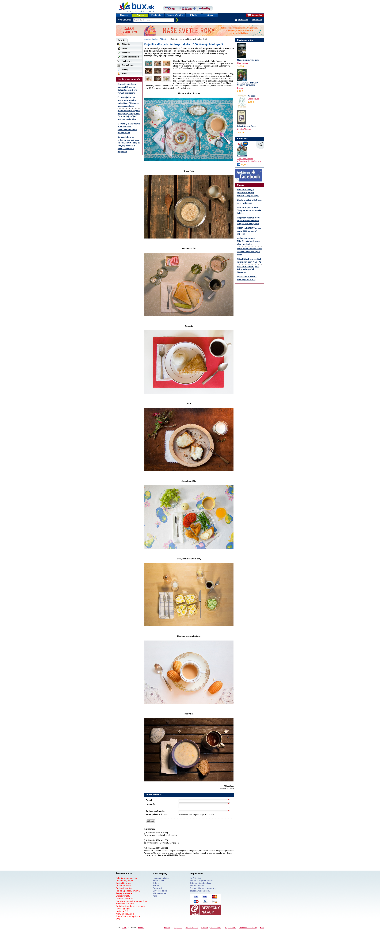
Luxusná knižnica (161, 878)
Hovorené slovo (123, 909)
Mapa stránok (230, 927)
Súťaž (124, 73)
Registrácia (257, 20)
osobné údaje (215, 927)
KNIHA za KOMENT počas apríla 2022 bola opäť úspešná (249, 231)
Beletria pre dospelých (126, 878)
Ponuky (140, 15)
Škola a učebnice (175, 15)
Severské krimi (160, 891)
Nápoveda (178, 927)
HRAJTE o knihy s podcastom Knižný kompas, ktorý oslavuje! (248, 193)
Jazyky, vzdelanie (124, 893)
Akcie (124, 48)
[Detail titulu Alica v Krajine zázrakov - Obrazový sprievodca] (242, 75)
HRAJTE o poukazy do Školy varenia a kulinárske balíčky (249, 210)
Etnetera (141, 927)
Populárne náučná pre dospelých (131, 901)
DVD (118, 919)
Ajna (155, 896)
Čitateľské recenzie (130, 57)
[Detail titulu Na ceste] (242, 101)
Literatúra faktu (123, 896)
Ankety (125, 69)
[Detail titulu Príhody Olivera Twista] (241, 117)
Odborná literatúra (124, 898)
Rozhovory (127, 61)
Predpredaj (156, 15)
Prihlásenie (243, 20)
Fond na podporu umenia (128, 891)
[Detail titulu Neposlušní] (249, 148)
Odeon (156, 883)
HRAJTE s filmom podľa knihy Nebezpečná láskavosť (248, 269)
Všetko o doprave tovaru (201, 880)
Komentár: (150, 804)
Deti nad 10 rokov (124, 888)
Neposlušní (242, 156)
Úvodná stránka (150, 39)
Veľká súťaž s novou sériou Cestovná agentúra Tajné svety (249, 252)
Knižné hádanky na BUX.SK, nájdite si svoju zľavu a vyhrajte (248, 241)
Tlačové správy (129, 65)
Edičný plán (195, 878)
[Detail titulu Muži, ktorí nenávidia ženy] (241, 50)
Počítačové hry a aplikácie (128, 916)
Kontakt (167, 927)
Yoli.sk (156, 885)
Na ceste (252, 96)
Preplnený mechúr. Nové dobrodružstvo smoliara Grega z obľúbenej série (248, 221)
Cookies (204, 927)
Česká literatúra (123, 883)
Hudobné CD (122, 911)
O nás (210, 15)
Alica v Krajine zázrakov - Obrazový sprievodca (248, 84)
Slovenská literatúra (125, 903)
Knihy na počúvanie (125, 914)
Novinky (124, 15)
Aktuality (163, 39)
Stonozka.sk (158, 880)
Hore (262, 927)
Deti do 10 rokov (123, 885)
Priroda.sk (157, 888)
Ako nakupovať (197, 885)
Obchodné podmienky (248, 927)
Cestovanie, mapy (124, 880)
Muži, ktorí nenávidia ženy (248, 60)
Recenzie (126, 53)
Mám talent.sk (159, 893)
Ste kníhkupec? (192, 927)
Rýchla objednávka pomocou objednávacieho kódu (203, 889)
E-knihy (193, 15)
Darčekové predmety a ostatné (130, 906)
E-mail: (149, 800)
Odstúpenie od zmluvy (200, 883)
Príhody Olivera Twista (246, 126)
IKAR (124, 927)
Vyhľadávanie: (125, 20)
